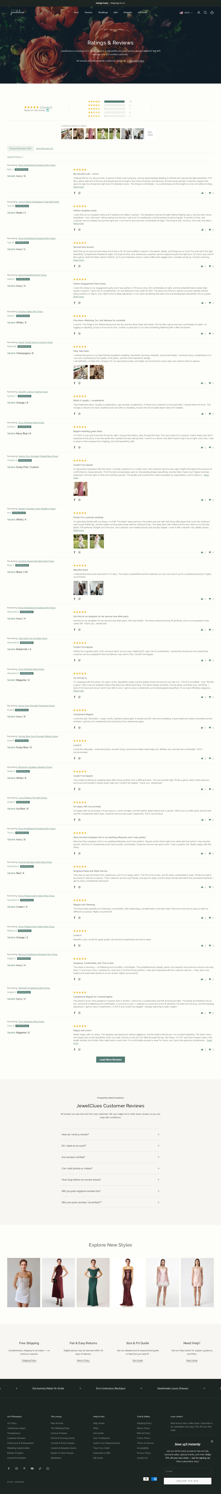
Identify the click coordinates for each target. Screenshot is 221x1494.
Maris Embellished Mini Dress (32, 275)
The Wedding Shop (60, 1428)
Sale (116, 12)
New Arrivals (57, 1423)
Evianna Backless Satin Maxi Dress (35, 862)
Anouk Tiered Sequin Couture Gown (35, 342)
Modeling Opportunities (18, 1448)
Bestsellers (56, 1458)
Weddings (103, 12)
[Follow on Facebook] (8, 1468)
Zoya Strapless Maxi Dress (31, 422)
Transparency (14, 1433)
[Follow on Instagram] (16, 1468)
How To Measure (101, 1438)
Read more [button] (78, 187)
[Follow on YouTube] (32, 1468)
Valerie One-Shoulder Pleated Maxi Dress (38, 456)
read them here (136, 61)
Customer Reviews (16, 1438)
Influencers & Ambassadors (20, 1443)
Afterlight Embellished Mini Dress (34, 988)
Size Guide (137, 1360)
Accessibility (143, 1448)
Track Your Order (101, 1448)
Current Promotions (16, 1458)
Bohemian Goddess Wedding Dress (35, 767)
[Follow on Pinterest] (24, 1468)
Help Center (192, 1360)
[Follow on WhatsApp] (47, 1468)
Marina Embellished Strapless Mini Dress (37, 954)
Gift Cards (142, 12)
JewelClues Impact (16, 1428)
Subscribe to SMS (101, 1453)
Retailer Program (15, 1453)
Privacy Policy (144, 1453)
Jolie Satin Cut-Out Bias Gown (32, 638)
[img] (38, 107)
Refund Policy (143, 1433)
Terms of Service (145, 1443)
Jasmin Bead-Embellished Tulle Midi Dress (38, 201)
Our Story (12, 1423)
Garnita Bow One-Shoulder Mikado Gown (38, 736)
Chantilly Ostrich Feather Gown (33, 391)
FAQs (95, 1428)
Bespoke (128, 12)
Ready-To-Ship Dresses (62, 1453)
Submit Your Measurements (106, 1443)
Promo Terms (143, 1438)
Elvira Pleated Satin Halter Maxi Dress (36, 895)
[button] (94, 102)
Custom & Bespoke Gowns (63, 1448)
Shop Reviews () (44, 148)
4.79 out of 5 (46, 107)
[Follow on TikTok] (39, 1468)
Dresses (88, 12)
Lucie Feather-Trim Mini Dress (32, 797)
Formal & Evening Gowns (63, 1438)
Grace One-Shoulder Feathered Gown (36, 705)
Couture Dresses (59, 1433)
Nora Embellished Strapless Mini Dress (36, 165)
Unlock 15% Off (187, 1481)
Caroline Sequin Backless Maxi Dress (36, 561)
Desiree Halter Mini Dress (30, 311)
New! (76, 12)
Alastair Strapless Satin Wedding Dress (36, 508)
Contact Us (142, 1458)
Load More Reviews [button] (111, 1059)
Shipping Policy (29, 1360)
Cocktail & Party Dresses (63, 1443)
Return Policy (83, 1360)
